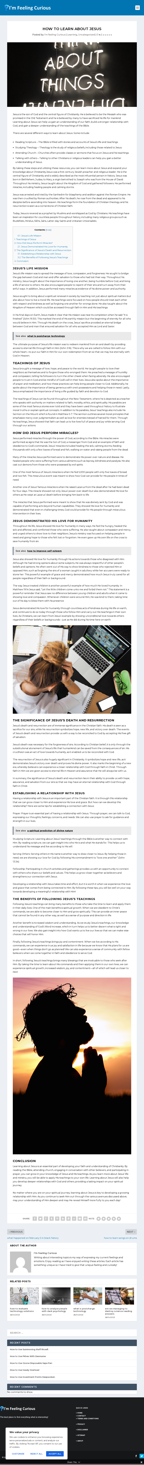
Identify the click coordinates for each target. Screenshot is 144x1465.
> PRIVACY (80, 1424)
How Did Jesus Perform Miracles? (33, 243)
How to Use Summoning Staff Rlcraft (29, 1349)
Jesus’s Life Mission (29, 235)
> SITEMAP (80, 1435)
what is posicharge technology (84, 1309)
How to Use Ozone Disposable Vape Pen (31, 1363)
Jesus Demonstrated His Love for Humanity (43, 246)
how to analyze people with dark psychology (54, 1309)
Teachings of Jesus (25, 239)
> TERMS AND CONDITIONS (87, 1419)
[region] (37, 1443)
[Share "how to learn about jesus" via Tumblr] (51, 1218)
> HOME (79, 1413)
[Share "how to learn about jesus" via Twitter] (40, 1218)
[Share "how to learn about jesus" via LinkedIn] (63, 1218)
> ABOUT (79, 1441)
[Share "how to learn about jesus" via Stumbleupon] (74, 1218)
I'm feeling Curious (54, 34)
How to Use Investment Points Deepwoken (32, 1377)
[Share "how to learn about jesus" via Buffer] (68, 1218)
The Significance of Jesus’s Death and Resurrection (42, 250)
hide (48, 230)
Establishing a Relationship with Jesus (39, 253)
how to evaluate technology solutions (22, 1309)
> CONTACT (81, 1416)
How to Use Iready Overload (24, 1370)
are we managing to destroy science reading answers (118, 1311)
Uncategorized (86, 34)
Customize (18, 1454)
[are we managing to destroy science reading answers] (119, 1296)
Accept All (55, 1454)
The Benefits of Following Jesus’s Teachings (43, 257)
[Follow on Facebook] (136, 1456)
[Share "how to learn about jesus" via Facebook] (35, 1218)
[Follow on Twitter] (142, 1456)
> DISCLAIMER (82, 1430)
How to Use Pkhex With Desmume (28, 1356)
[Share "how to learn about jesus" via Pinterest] (57, 1218)
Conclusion (21, 261)
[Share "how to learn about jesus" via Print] (85, 1218)
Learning (72, 34)
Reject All (36, 1454)
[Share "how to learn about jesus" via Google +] (46, 1218)
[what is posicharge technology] (87, 1296)
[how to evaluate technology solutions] (24, 1296)
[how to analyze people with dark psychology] (56, 1296)
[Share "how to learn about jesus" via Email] (80, 1218)
